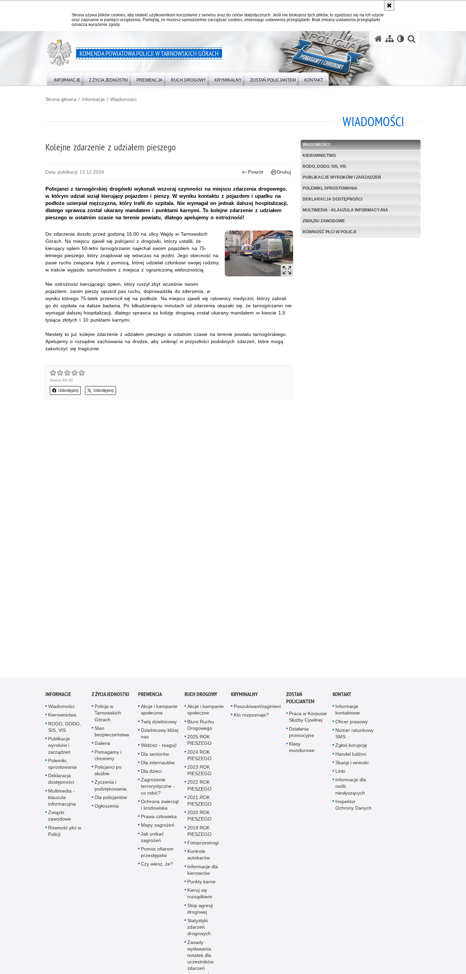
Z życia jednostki (110, 697)
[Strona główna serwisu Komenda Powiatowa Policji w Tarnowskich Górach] (378, 38)
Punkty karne (201, 884)
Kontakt (342, 697)
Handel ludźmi (350, 756)
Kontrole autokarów (198, 857)
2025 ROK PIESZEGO (199, 743)
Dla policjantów (110, 800)
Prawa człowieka (159, 819)
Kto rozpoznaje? (251, 718)
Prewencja (150, 697)
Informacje (93, 99)
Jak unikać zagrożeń (152, 840)
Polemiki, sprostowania (330, 188)
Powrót (255, 172)
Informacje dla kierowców (202, 873)
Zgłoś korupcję (351, 748)
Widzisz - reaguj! (159, 748)
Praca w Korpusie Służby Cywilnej (308, 720)
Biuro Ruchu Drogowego (200, 728)
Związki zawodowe (324, 221)
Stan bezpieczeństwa (111, 734)
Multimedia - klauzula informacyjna (345, 210)
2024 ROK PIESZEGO (199, 758)
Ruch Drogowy (201, 697)
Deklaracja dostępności (332, 199)
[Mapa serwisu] (389, 38)
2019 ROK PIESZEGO (199, 834)
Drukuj (284, 172)
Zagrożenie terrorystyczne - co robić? (158, 789)
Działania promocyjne (301, 735)
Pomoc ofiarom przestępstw (157, 855)
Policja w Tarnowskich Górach (107, 716)
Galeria (102, 746)
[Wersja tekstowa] (400, 38)
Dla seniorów (155, 756)
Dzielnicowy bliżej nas (159, 736)
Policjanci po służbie (107, 773)
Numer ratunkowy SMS (354, 736)
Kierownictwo (319, 155)
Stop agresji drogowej (200, 911)
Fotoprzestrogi (203, 845)
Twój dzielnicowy (159, 724)
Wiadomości (123, 99)
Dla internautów (158, 765)
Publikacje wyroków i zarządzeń (342, 177)
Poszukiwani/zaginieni (257, 709)
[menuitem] (67, 78)
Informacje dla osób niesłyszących (350, 789)
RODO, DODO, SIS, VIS (324, 166)
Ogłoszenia (106, 808)
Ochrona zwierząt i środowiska (160, 807)
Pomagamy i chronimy (107, 758)
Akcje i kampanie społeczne (159, 713)
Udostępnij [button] (68, 390)
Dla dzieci (151, 774)
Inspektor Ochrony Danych (353, 807)
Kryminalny (244, 697)
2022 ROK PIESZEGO (199, 788)
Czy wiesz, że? (157, 867)
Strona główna (60, 99)
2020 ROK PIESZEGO (199, 818)
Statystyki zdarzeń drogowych (199, 929)
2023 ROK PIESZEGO (199, 773)
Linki (340, 774)
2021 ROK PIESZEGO (199, 803)
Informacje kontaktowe (347, 713)
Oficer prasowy (351, 724)
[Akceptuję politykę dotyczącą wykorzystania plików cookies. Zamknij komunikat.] (389, 5)
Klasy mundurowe (302, 750)
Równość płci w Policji (329, 232)
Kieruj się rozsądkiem (199, 896)
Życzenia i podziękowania (110, 788)
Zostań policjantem (300, 701)
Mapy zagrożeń (157, 828)
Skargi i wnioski (351, 765)
